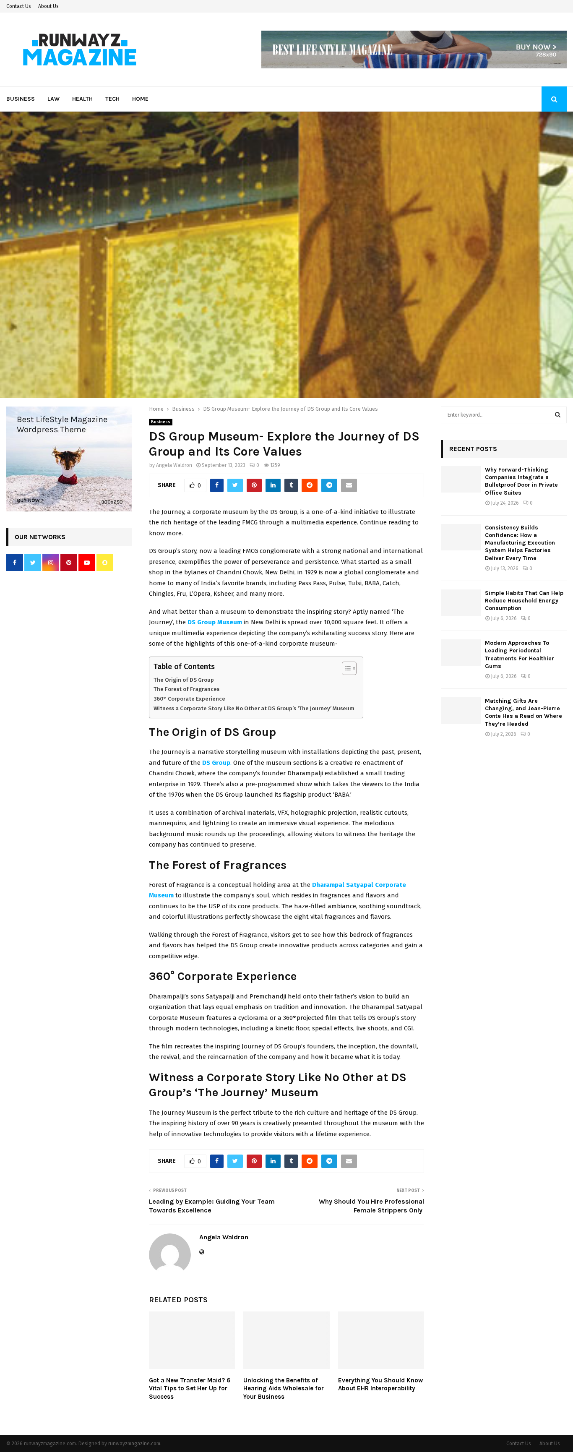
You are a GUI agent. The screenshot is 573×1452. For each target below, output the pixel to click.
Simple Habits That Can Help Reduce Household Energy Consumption (524, 600)
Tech (112, 98)
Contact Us (18, 6)
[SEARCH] (558, 415)
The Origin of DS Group (184, 679)
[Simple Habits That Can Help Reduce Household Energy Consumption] (461, 602)
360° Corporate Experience (189, 698)
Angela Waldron (174, 465)
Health (82, 98)
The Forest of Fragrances (186, 689)
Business (20, 98)
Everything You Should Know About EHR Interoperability (380, 1384)
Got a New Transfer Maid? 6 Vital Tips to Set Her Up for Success (190, 1388)
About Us (48, 6)
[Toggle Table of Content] (345, 668)
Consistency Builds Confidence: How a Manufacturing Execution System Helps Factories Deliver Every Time (520, 543)
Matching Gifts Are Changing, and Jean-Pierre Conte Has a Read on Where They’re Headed (523, 712)
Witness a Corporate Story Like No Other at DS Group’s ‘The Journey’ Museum (254, 708)
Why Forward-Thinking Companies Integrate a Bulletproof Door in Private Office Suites (521, 481)
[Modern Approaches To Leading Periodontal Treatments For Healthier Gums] (461, 652)
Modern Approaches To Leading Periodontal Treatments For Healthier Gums (519, 654)
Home (140, 98)
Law (53, 98)
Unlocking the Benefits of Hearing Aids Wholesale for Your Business (283, 1388)
